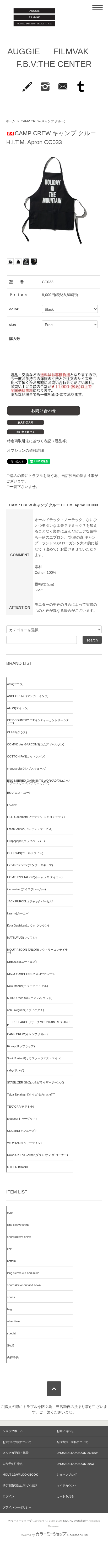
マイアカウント (67, 1485)
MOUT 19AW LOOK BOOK (20, 1474)
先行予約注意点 (13, 1463)
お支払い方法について (17, 1442)
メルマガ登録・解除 (16, 1452)
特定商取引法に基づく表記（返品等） (38, 441)
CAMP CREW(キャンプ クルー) (43, 121)
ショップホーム (13, 1431)
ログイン (8, 1496)
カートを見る (65, 1496)
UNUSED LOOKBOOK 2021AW (77, 1452)
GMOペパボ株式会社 (75, 1520)
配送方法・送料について (72, 1442)
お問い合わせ (65, 1431)
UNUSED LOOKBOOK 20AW (75, 1463)
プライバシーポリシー (17, 1507)
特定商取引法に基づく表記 (20, 1485)
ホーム (10, 121)
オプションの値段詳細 (25, 450)
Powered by (27, 1535)
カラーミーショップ (20, 1520)
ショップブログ (67, 1474)
